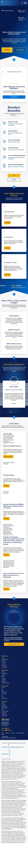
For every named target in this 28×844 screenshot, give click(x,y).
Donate (3, 690)
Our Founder (4, 664)
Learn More (14, 179)
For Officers (4, 704)
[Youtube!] (6, 730)
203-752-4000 (4, 725)
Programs (3, 675)
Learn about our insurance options (16, 149)
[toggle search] (22, 2)
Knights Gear (4, 715)
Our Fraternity (4, 665)
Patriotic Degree (4, 706)
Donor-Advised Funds (5, 682)
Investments (4, 679)
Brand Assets (4, 712)
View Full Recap (14, 96)
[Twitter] (3, 730)
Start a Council (4, 698)
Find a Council (4, 692)
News (3, 709)
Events (3, 697)
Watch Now (14, 403)
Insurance (3, 678)
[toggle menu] (25, 2)
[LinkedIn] (10, 730)
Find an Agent (4, 693)
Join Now (7, 50)
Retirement (4, 681)
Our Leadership (4, 667)
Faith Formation (4, 673)
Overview (3, 657)
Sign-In (3, 734)
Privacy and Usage (20, 733)
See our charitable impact (14, 142)
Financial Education (5, 711)
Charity (3, 676)
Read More (6, 485)
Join (14, 175)
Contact (12, 733)
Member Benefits (5, 659)
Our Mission (20, 50)
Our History (4, 662)
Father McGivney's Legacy (14, 644)
